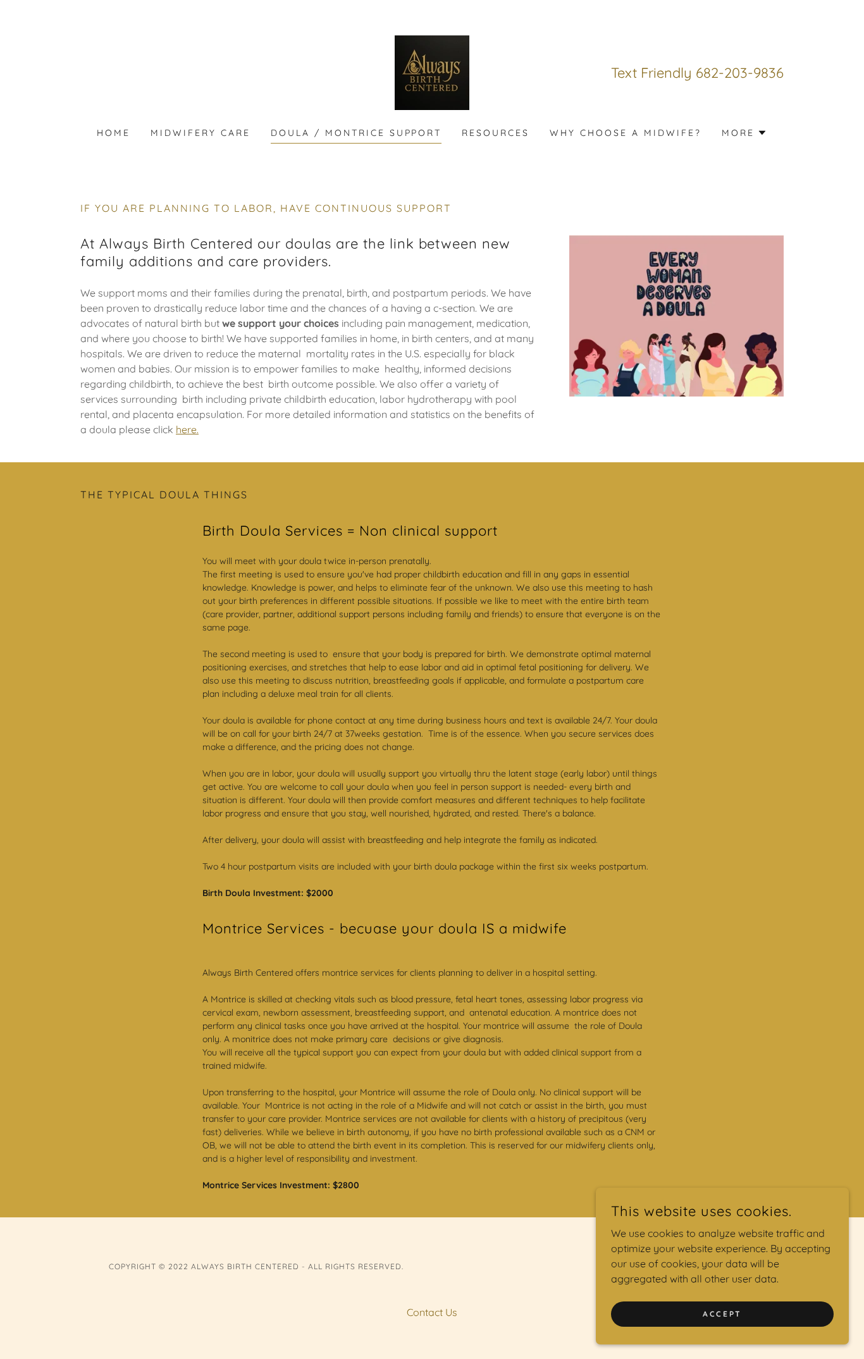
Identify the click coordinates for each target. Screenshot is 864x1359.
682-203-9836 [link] (740, 73)
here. (187, 429)
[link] (432, 71)
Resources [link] (495, 132)
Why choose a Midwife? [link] (625, 132)
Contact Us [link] (432, 1312)
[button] (744, 132)
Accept (722, 1314)
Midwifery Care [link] (200, 132)
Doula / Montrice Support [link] (356, 132)
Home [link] (113, 132)
